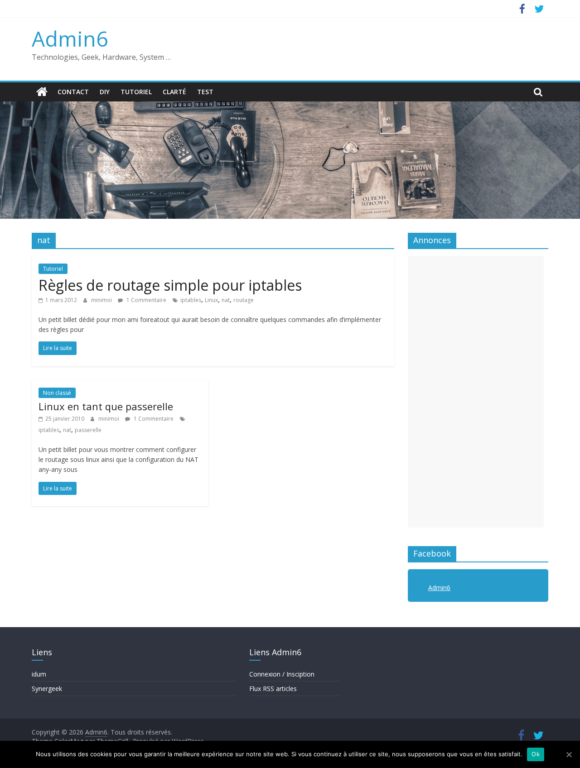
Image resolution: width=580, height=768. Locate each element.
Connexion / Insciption (281, 674)
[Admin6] (42, 91)
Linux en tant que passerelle (106, 406)
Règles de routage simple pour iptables (170, 285)
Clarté (174, 91)
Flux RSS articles (273, 688)
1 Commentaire (145, 300)
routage (243, 300)
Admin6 (70, 38)
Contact (73, 91)
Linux (211, 300)
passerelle (88, 430)
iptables (190, 300)
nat (226, 300)
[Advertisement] (476, 392)
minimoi (102, 300)
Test (205, 91)
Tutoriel (136, 91)
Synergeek (47, 688)
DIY (105, 91)
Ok (536, 754)
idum (39, 674)
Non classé (57, 393)
